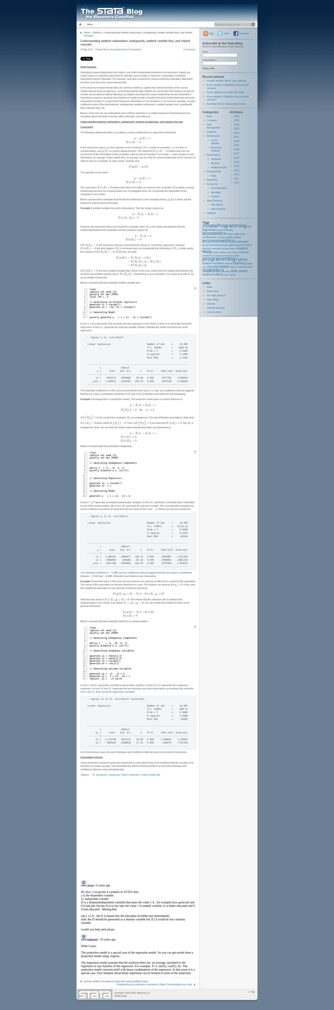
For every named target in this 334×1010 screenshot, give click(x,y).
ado (249, 226)
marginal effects (228, 248)
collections (240, 234)
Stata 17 (234, 267)
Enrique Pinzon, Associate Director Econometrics (118, 49)
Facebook (244, 33)
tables (227, 271)
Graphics (211, 132)
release (229, 263)
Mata (213, 175)
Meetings (216, 192)
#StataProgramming (224, 225)
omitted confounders (130, 775)
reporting (239, 263)
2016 (236, 157)
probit (236, 255)
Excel (205, 245)
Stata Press (213, 291)
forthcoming (215, 245)
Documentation (219, 188)
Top (253, 992)
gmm (232, 244)
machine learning (211, 248)
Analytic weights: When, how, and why (226, 80)
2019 (236, 145)
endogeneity (114, 775)
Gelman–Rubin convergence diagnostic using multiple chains (116, 981)
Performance (213, 155)
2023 (236, 128)
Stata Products (214, 200)
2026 (236, 116)
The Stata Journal (216, 295)
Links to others (214, 312)
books (230, 234)
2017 (236, 153)
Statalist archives (215, 308)
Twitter (226, 33)
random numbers (213, 263)
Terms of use (120, 996)
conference (209, 237)
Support (215, 196)
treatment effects (213, 274)
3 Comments (189, 49)
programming (218, 259)
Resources (212, 184)
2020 (236, 141)
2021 (236, 137)
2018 (236, 149)
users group (230, 275)
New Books (217, 204)
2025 (236, 120)
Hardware (216, 159)
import (248, 245)
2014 (236, 166)
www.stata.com (95, 994)
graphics (240, 245)
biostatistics (101, 775)
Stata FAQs (212, 299)
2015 (236, 162)
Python (242, 259)
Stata (209, 287)
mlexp (223, 252)
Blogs (210, 116)
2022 (236, 133)
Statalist (211, 303)
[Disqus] (137, 827)
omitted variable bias (150, 775)
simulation (221, 266)
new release (232, 252)
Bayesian (209, 230)
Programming (214, 171)
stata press (245, 266)
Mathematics (213, 136)
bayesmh (221, 230)
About (90, 24)
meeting (216, 252)
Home (81, 24)
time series (239, 271)
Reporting (212, 179)
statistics (213, 270)
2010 (236, 182)
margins (242, 248)
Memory (215, 163)
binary (230, 230)
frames (225, 245)
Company (212, 120)
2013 (236, 170)
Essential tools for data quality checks (226, 104)
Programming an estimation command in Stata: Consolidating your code (154, 984)
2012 (236, 174)
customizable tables (229, 237)
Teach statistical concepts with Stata (225, 92)
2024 (236, 124)
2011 (236, 178)
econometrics (218, 241)
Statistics (97, 32)
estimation (241, 241)
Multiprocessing (219, 167)
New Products (218, 209)
